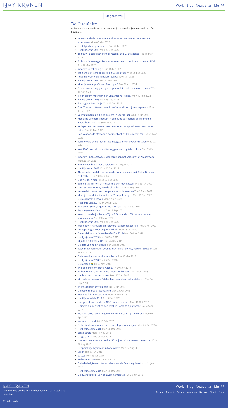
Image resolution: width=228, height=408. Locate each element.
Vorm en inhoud (87, 321)
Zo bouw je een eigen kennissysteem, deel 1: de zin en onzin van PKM (116, 61)
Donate (159, 392)
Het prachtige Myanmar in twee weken (99, 347)
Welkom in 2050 (87, 359)
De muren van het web (90, 198)
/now (221, 392)
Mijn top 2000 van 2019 (90, 240)
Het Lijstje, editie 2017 (90, 298)
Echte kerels (84, 332)
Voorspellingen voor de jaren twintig (98, 229)
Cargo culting (85, 336)
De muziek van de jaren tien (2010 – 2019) (101, 233)
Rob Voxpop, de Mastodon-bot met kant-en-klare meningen (111, 133)
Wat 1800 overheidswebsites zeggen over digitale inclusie (109, 149)
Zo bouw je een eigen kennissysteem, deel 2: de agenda (108, 53)
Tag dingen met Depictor (91, 210)
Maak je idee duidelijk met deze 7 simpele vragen (105, 195)
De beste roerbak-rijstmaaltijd (94, 290)
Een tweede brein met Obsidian (95, 164)
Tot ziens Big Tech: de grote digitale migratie (102, 72)
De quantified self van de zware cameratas (101, 374)
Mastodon (192, 392)
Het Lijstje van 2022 (88, 168)
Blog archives (114, 16)
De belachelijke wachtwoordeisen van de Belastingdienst (109, 363)
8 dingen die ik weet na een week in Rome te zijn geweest (109, 305)
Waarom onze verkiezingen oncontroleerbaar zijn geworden (111, 313)
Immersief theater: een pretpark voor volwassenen (106, 191)
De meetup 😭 (86, 263)
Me (216, 5)
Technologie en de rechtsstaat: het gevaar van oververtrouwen (112, 141)
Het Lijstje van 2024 (88, 80)
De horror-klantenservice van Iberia (97, 256)
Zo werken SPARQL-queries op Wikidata (100, 206)
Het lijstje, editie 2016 (89, 328)
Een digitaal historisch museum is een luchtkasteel (106, 183)
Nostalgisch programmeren (93, 46)
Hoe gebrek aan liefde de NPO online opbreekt (103, 302)
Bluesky (203, 392)
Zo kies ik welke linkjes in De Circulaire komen (103, 271)
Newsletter (204, 5)
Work (180, 5)
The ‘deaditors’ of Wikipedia (93, 286)
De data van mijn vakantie (92, 244)
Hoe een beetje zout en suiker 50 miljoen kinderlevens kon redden (114, 340)
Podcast (170, 392)
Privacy (180, 392)
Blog (190, 5)
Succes (81, 355)
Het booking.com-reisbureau (94, 275)
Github (213, 392)
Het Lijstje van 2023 (88, 99)
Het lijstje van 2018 (88, 260)
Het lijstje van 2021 (88, 202)
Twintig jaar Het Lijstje (90, 103)
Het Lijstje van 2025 (88, 49)
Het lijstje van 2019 (88, 237)
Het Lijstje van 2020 (88, 221)
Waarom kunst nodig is (90, 69)
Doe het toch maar (88, 179)
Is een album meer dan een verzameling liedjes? (104, 95)
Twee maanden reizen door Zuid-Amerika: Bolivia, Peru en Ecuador (115, 248)
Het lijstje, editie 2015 (89, 370)
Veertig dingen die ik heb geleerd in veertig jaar (104, 114)
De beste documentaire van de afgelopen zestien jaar (107, 325)
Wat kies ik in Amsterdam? (92, 294)
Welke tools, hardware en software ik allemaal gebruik (108, 225)
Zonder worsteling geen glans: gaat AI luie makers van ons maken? (115, 88)
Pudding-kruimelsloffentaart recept (97, 76)
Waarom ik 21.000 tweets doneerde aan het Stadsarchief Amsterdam (116, 156)
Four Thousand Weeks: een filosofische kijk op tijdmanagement (113, 107)
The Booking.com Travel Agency (95, 267)
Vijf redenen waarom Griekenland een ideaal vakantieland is (111, 279)
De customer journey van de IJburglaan (99, 187)
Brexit (81, 351)
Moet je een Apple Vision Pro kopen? (98, 84)
